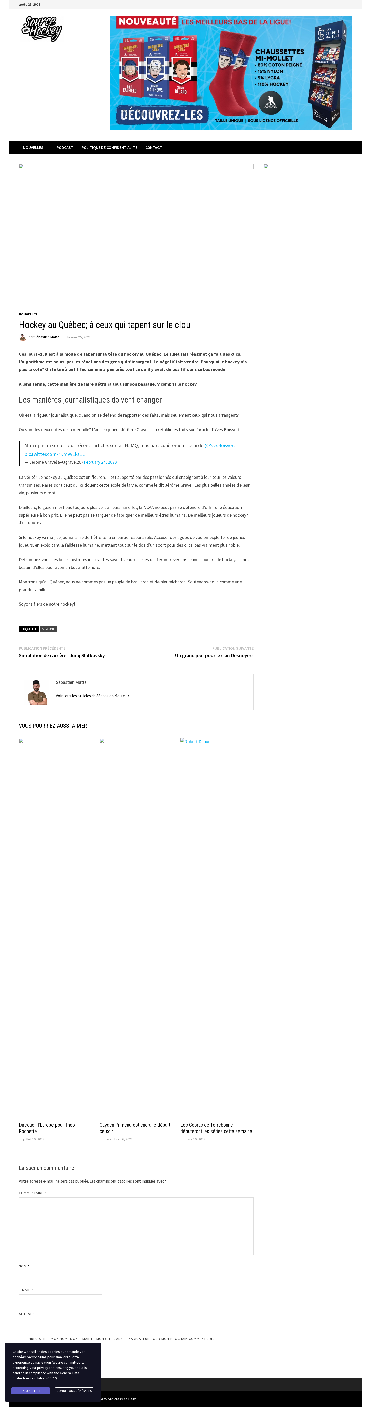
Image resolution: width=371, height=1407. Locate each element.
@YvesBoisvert (219, 445)
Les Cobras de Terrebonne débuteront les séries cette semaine (216, 1128)
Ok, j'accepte (30, 1391)
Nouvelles (33, 147)
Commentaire (32, 1193)
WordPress (113, 1398)
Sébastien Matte (46, 337)
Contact (153, 147)
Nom (24, 1266)
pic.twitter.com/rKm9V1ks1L (54, 454)
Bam (132, 1398)
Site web (27, 1313)
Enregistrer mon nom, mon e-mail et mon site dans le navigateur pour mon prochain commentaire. (120, 1338)
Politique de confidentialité (109, 147)
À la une (48, 628)
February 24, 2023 (100, 462)
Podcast (65, 147)
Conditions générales (74, 1391)
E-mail (26, 1290)
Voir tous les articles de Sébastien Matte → (92, 695)
